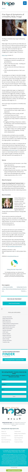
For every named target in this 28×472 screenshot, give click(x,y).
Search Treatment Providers (14, 470)
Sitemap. (10, 451)
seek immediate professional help (14, 246)
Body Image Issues (7, 320)
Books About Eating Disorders (9, 325)
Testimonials (17, 431)
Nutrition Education (7, 330)
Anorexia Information (7, 316)
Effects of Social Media (7, 328)
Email (3, 389)
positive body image (12, 150)
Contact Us (4, 433)
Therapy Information (7, 340)
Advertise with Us (5, 442)
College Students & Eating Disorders (10, 323)
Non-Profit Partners (6, 440)
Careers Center (18, 440)
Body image (4, 55)
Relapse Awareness (7, 335)
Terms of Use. (22, 451)
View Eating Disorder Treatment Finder (14, 359)
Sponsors (3, 437)
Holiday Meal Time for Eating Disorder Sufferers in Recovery (20, 289)
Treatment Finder (18, 442)
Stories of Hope (6, 338)
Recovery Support (6, 333)
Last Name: (4, 384)
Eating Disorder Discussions (9, 327)
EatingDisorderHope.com (13, 256)
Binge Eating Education (8, 318)
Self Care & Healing (7, 337)
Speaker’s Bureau (18, 435)
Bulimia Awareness (7, 322)
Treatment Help (6, 342)
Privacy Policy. (15, 451)
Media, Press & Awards (20, 433)
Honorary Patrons (5, 435)
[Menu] (25, 3)
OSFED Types (5, 332)
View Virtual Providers (14, 303)
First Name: (4, 379)
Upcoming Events (18, 437)
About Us (3, 8)
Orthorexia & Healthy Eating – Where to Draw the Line (8, 289)
